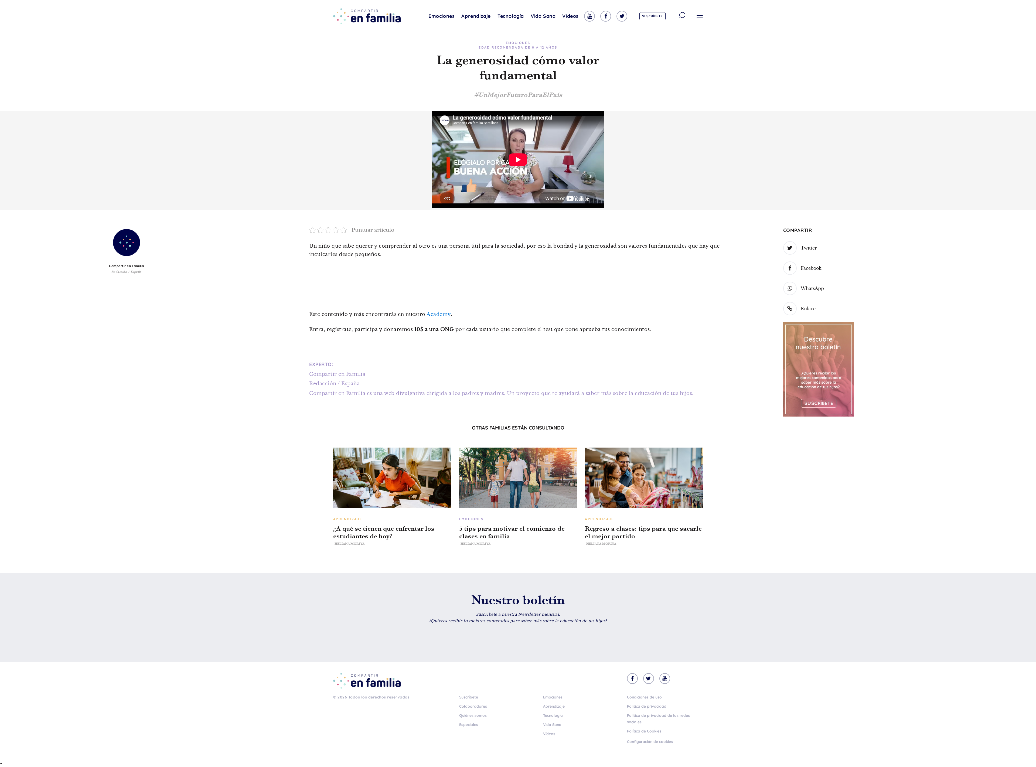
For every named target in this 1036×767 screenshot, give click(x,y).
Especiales (468, 724)
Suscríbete (652, 16)
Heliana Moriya (349, 544)
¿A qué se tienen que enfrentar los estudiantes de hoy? (383, 532)
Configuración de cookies (650, 741)
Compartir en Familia (126, 266)
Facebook (811, 268)
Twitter (809, 248)
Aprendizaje (476, 16)
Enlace (808, 308)
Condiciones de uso (644, 697)
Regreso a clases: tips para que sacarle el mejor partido (643, 532)
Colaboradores (473, 706)
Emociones (441, 16)
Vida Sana (543, 16)
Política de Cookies (644, 731)
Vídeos (570, 16)
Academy (439, 314)
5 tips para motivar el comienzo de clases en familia (512, 532)
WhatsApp (812, 288)
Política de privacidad (646, 706)
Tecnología (510, 16)
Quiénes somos (473, 715)
